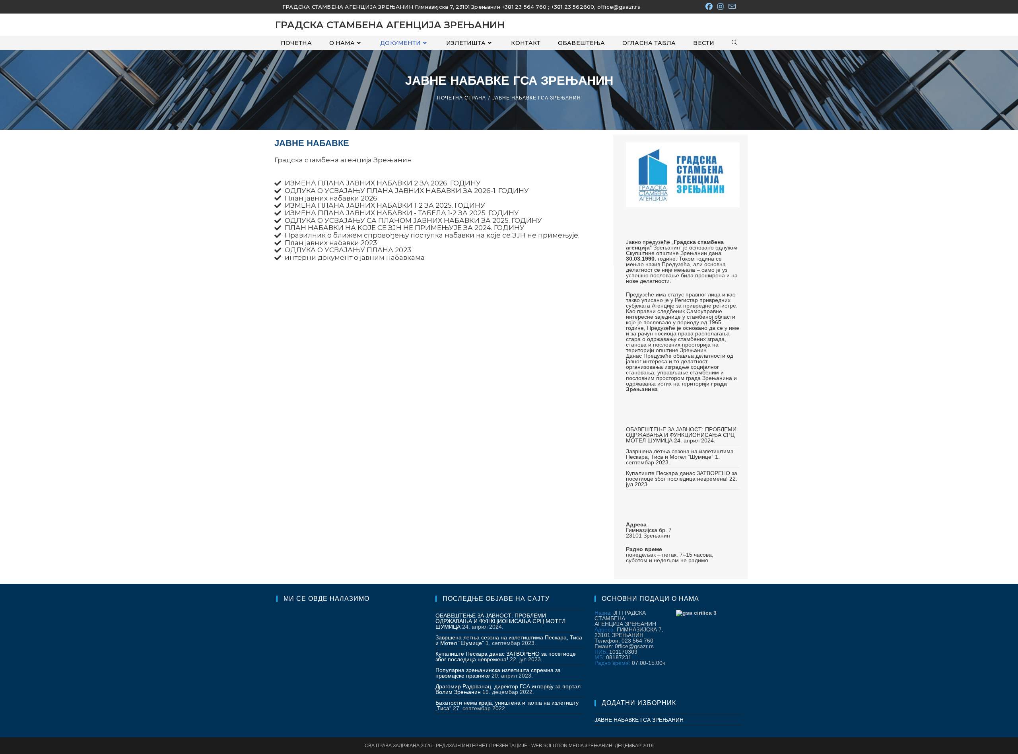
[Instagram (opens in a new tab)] (720, 7)
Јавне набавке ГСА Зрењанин (536, 98)
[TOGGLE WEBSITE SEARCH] (734, 43)
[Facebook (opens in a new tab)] (709, 7)
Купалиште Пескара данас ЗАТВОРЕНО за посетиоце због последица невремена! (681, 476)
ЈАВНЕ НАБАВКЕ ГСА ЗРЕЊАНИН (639, 720)
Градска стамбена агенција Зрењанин (390, 25)
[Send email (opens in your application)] (731, 7)
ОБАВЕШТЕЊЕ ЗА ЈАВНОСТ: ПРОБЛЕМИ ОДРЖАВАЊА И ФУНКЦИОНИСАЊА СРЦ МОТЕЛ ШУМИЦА (681, 435)
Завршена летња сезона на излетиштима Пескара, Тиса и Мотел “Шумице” (680, 454)
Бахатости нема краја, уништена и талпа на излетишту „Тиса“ (507, 705)
